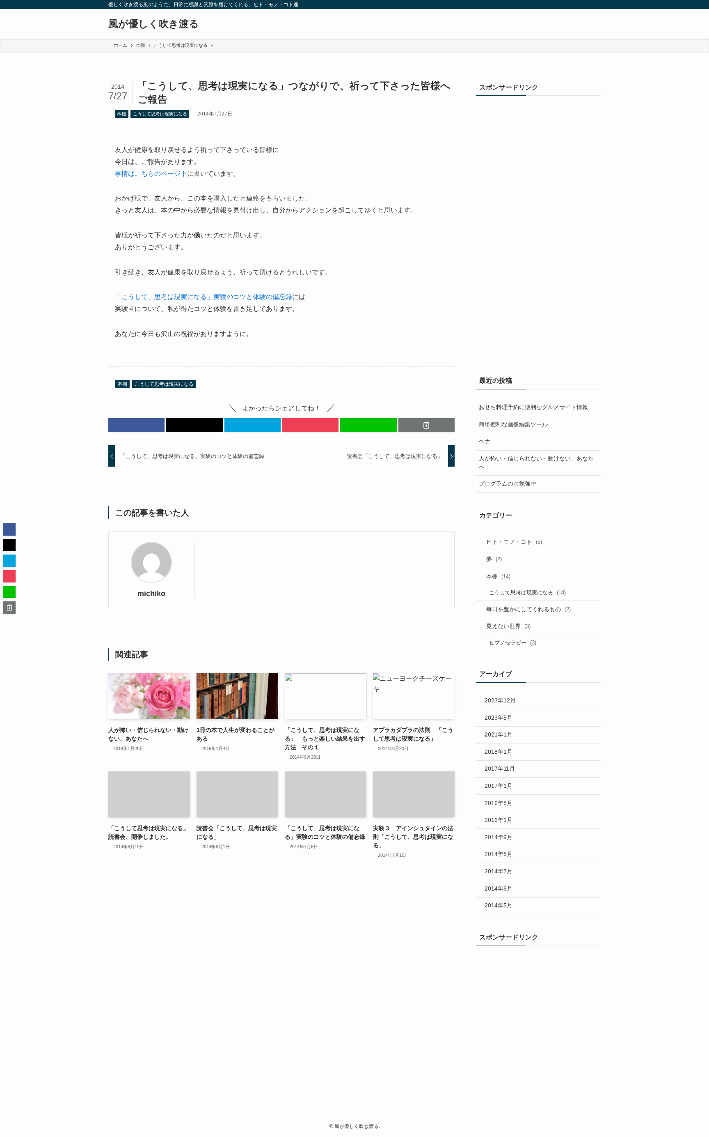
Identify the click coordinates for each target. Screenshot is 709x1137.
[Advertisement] (509, 229)
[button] (136, 425)
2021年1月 (498, 734)
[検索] (595, 4)
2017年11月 (500, 768)
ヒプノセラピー (512, 643)
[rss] (584, 4)
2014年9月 (498, 837)
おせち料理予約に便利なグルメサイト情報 (533, 407)
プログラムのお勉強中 (507, 483)
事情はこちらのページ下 (151, 173)
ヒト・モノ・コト (514, 542)
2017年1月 (498, 786)
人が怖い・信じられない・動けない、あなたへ (536, 462)
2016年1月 (498, 820)
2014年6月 (498, 888)
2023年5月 (498, 717)
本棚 (121, 113)
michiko (151, 593)
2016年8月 (498, 803)
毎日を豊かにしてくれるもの (528, 609)
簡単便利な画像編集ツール (513, 424)
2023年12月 (500, 700)
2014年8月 (498, 854)
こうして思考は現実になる (160, 113)
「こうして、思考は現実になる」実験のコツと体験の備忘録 (203, 296)
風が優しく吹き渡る (153, 24)
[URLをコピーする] (426, 425)
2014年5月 (498, 905)
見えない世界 (508, 626)
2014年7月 (498, 871)
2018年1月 (498, 751)
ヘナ (484, 441)
